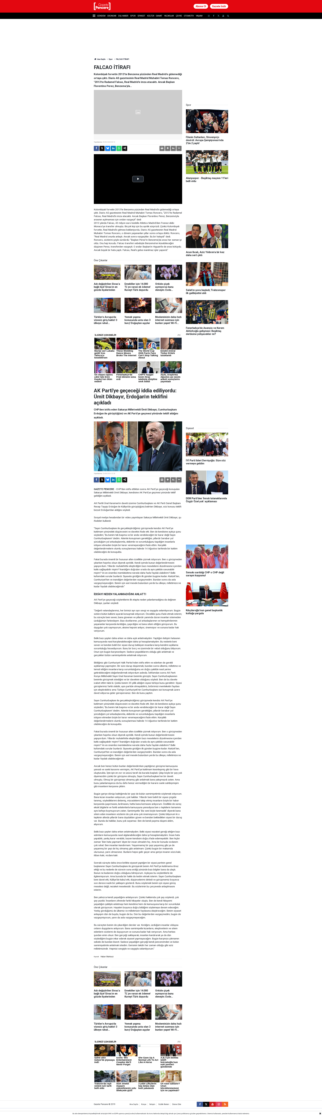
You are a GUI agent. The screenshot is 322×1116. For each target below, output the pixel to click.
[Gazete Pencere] (102, 6)
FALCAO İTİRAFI (122, 59)
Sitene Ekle (176, 1104)
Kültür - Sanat (154, 16)
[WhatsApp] (119, 148)
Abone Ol (201, 6)
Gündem (101, 16)
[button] (167, 148)
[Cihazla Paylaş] (124, 148)
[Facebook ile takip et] (213, 15)
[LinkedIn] (113, 148)
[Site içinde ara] (228, 15)
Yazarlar (169, 16)
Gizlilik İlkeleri (163, 1104)
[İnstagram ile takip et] (208, 15)
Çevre (179, 16)
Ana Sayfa (101, 59)
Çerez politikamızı (183, 1113)
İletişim (152, 1104)
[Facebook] (96, 148)
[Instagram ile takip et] (219, 1104)
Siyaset (141, 16)
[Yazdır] (162, 148)
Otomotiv (189, 16)
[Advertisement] (207, 80)
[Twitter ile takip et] (218, 15)
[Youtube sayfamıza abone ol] (223, 15)
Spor (133, 16)
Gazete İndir (219, 6)
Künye (143, 1104)
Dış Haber (123, 16)
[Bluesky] (107, 148)
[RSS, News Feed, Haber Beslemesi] (225, 1104)
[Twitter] (102, 148)
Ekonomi (111, 16)
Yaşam (199, 16)
